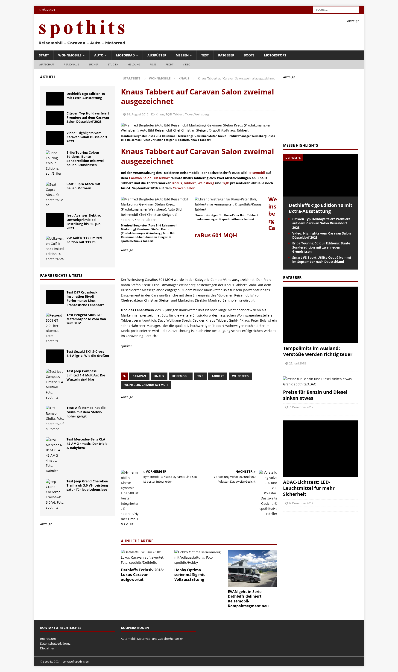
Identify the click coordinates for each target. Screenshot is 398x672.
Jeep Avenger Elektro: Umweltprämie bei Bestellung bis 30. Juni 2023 (84, 221)
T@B (169, 114)
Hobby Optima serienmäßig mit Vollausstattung (189, 574)
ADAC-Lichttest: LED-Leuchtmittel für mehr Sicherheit (309, 488)
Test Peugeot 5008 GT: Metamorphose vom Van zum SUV (86, 319)
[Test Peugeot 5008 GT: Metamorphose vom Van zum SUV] (55, 328)
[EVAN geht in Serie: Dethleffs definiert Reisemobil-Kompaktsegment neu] (252, 568)
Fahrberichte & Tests (61, 275)
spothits (48, 661)
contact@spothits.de (76, 661)
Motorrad (125, 55)
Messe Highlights (300, 145)
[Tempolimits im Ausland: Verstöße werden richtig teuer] (320, 315)
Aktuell (48, 76)
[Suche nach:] (336, 9)
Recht (170, 64)
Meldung (134, 64)
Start (44, 55)
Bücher (93, 64)
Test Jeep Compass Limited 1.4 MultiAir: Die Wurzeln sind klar (86, 375)
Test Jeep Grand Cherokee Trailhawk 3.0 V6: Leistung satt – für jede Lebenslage (87, 485)
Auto (98, 55)
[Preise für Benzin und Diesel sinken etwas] (320, 381)
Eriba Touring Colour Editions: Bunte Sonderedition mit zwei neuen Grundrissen (85, 158)
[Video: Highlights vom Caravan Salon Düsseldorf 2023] (55, 138)
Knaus (160, 114)
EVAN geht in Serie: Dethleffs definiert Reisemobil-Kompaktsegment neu (248, 598)
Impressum (48, 639)
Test (205, 55)
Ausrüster (156, 55)
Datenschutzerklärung (55, 643)
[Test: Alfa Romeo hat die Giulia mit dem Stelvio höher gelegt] (55, 418)
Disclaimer (47, 648)
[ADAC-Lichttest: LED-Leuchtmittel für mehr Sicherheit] (320, 448)
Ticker (189, 114)
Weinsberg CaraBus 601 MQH (146, 385)
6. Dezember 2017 (301, 503)
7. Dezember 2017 (301, 407)
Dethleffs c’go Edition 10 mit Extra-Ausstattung (86, 95)
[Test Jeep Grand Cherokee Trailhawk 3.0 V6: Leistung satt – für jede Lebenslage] (55, 494)
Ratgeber (226, 55)
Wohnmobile (70, 55)
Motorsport (275, 55)
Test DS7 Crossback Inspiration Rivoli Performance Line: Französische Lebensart (85, 298)
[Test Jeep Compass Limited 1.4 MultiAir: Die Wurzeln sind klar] (55, 384)
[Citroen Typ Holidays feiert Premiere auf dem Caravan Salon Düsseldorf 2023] (55, 118)
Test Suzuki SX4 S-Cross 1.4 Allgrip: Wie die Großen (88, 353)
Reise (153, 64)
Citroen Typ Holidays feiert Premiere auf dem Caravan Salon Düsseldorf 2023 (88, 117)
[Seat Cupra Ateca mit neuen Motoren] (55, 195)
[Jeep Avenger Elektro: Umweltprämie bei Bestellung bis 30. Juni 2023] (55, 220)
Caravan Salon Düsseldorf (149, 178)
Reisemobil (256, 172)
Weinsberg (201, 114)
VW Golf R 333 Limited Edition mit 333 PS (84, 240)
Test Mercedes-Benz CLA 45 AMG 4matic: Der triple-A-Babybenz (87, 443)
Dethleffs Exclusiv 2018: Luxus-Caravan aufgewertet (142, 574)
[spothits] (80, 45)
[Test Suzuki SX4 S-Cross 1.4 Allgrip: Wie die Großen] (55, 356)
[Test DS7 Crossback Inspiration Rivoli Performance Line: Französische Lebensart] (55, 297)
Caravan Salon (184, 188)
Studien (113, 64)
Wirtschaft (47, 64)
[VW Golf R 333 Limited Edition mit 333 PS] (55, 249)
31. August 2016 (137, 114)
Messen (182, 55)
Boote (249, 55)
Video (187, 64)
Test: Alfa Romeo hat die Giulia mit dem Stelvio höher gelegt (86, 411)
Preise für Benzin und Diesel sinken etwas (315, 395)
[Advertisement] (275, 33)
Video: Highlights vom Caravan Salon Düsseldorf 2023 (87, 137)
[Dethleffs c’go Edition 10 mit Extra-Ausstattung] (55, 99)
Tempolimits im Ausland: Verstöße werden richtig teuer (317, 351)
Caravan (139, 376)
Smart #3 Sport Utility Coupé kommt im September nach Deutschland (321, 259)
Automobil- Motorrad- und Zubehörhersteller (152, 639)
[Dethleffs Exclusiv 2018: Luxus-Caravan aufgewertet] (145, 557)
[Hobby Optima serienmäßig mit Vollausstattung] (199, 557)
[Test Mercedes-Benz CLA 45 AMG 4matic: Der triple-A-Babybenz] (55, 455)
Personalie (71, 64)
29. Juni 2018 (297, 363)
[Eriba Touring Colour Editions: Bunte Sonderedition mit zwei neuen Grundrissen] (55, 163)
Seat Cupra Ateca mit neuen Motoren (83, 186)
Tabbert (178, 114)
